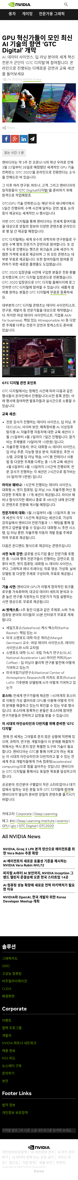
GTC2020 (46, 826)
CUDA (6, 989)
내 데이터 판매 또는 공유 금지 (33, 1157)
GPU (5, 826)
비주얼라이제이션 (14, 981)
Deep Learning (45, 814)
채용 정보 (8, 1051)
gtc (13, 826)
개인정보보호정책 (14, 1152)
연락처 (61, 1163)
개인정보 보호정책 (15, 1113)
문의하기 (8, 1073)
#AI (12, 821)
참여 (67, 789)
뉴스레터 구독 (12, 1066)
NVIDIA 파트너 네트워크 (19, 1043)
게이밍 (27, 13)
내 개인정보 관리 (42, 1152)
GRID (6, 966)
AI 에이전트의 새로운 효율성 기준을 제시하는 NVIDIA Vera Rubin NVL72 (35, 863)
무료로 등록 (58, 292)
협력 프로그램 (12, 1028)
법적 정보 (8, 1105)
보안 (5, 1081)
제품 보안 (45, 1163)
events (62, 821)
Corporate (24, 814)
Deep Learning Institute (36, 821)
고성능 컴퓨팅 (12, 973)
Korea (39, 1171)
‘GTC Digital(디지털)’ (34, 190)
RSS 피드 (8, 1058)
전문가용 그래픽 (52, 13)
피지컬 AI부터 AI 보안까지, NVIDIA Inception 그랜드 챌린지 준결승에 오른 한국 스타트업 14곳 (38, 875)
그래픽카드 (10, 958)
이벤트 (6, 1020)
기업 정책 (28, 1163)
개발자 (6, 1035)
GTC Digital (28, 826)
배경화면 (8, 996)
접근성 (13, 1163)
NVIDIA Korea (32, 79)
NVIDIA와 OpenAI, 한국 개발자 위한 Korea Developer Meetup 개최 (34, 899)
